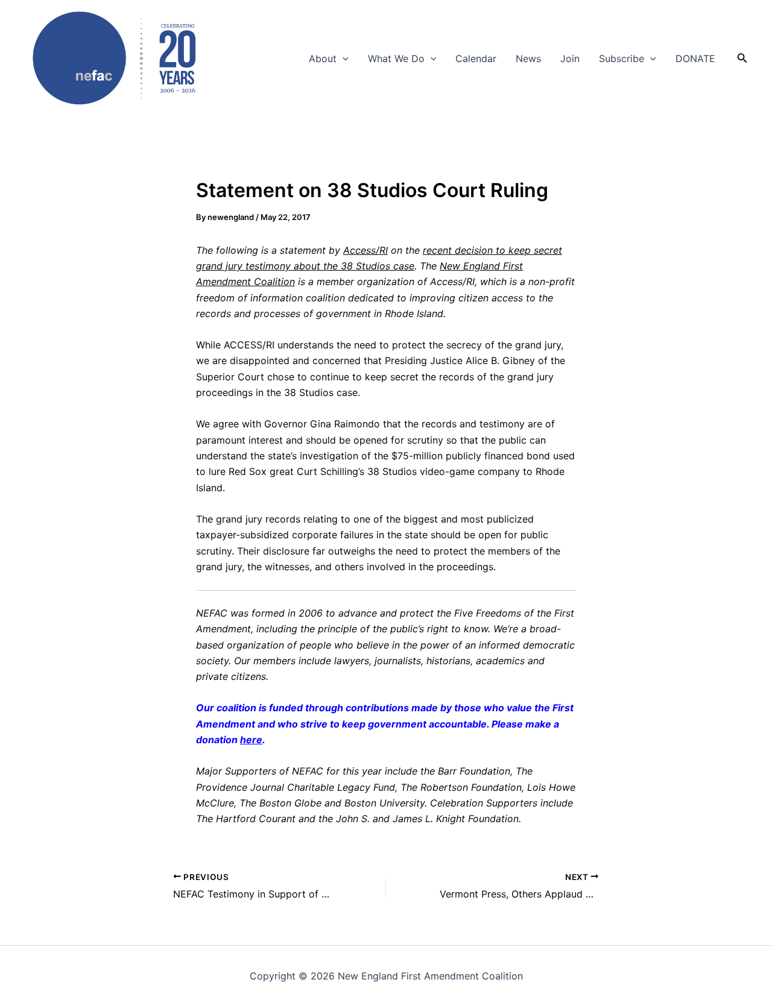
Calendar (475, 58)
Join (570, 58)
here (251, 740)
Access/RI (365, 250)
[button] (343, 58)
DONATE (695, 58)
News (528, 58)
